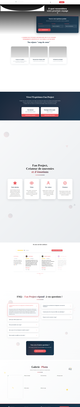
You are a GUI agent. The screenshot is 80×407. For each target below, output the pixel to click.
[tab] (37, 273)
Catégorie (53, 23)
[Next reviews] (65, 263)
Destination (67, 23)
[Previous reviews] (15, 263)
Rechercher (45, 29)
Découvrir (20, 56)
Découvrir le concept (30, 115)
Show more (19, 267)
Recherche (40, 23)
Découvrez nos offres (49, 115)
